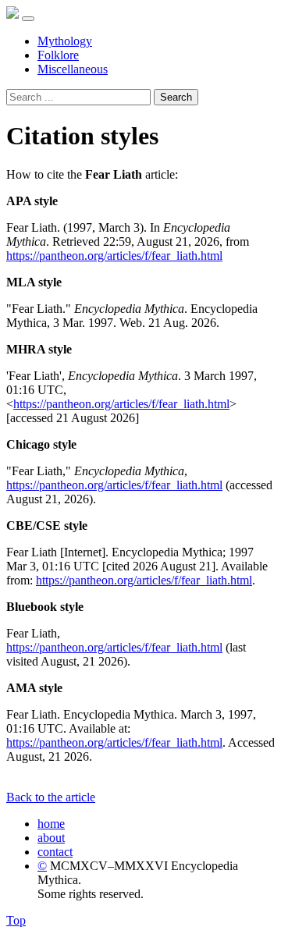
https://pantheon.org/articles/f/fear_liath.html (114, 255)
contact (55, 851)
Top (16, 920)
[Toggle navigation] (28, 18)
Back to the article (50, 797)
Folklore (58, 55)
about (51, 837)
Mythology (64, 41)
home (51, 823)
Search (176, 97)
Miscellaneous (72, 69)
